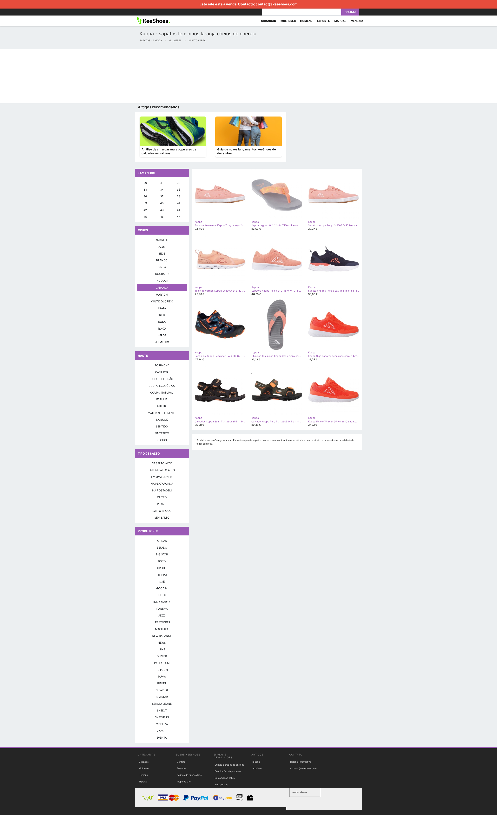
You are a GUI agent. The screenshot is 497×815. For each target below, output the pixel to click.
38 (178, 196)
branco (162, 260)
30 (145, 182)
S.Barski (162, 690)
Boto (162, 561)
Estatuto (181, 768)
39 (145, 203)
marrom (162, 294)
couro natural (161, 392)
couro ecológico (162, 385)
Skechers (162, 717)
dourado (162, 273)
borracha (162, 365)
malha (162, 406)
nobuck (162, 419)
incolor (162, 280)
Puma (162, 676)
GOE (162, 581)
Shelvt (162, 710)
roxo (162, 328)
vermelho (162, 342)
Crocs (162, 568)
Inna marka (161, 601)
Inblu (162, 595)
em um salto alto (162, 470)
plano (162, 504)
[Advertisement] (116, 76)
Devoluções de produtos (228, 771)
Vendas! (357, 20)
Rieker (161, 683)
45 (145, 216)
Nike (162, 649)
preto (161, 315)
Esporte (143, 781)
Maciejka (162, 629)
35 (178, 189)
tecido (162, 440)
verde (162, 335)
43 (162, 210)
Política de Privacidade (189, 775)
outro (162, 497)
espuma (161, 399)
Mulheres (144, 768)
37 (161, 196)
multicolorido (162, 301)
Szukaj (350, 12)
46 (162, 216)
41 (178, 203)
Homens (143, 775)
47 (178, 216)
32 (178, 182)
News (162, 642)
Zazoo (162, 730)
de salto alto (161, 463)
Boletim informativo (300, 761)
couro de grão (162, 379)
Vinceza (162, 724)
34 (162, 189)
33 (145, 189)
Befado (162, 547)
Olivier (162, 656)
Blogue (256, 761)
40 (162, 203)
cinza (162, 267)
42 (145, 210)
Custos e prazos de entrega (229, 764)
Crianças (144, 761)
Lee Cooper (162, 622)
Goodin (161, 588)
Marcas (340, 20)
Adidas (162, 540)
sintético (162, 433)
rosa (162, 321)
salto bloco (161, 510)
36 (145, 196)
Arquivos (257, 768)
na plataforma (162, 483)
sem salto (161, 517)
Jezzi (162, 615)
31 (161, 182)
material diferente (162, 412)
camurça (162, 372)
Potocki (162, 669)
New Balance (162, 635)
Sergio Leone (162, 703)
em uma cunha (161, 476)
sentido (162, 426)
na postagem (162, 490)
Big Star (162, 554)
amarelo (162, 240)
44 (178, 210)
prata (162, 308)
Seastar (162, 696)
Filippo (162, 574)
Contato (181, 761)
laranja (162, 287)
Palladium (161, 663)
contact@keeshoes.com (276, 4)
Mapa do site (184, 781)
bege (161, 253)
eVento (161, 737)
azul (161, 246)
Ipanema (162, 608)
